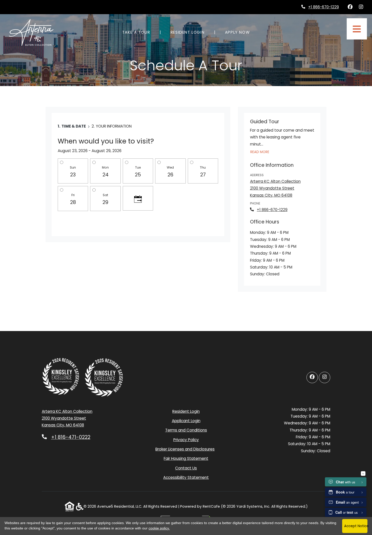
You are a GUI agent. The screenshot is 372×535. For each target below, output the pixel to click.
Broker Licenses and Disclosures (185, 449)
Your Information (114, 126)
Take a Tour (136, 32)
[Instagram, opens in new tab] (361, 7)
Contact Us (186, 468)
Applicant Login (186, 420)
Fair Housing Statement (186, 458)
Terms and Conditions (186, 430)
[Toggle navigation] (357, 28)
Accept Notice (355, 526)
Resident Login (190, 32)
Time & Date (73, 126)
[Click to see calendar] (138, 198)
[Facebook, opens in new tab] (350, 7)
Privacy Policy (186, 439)
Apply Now (240, 32)
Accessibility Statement (186, 477)
